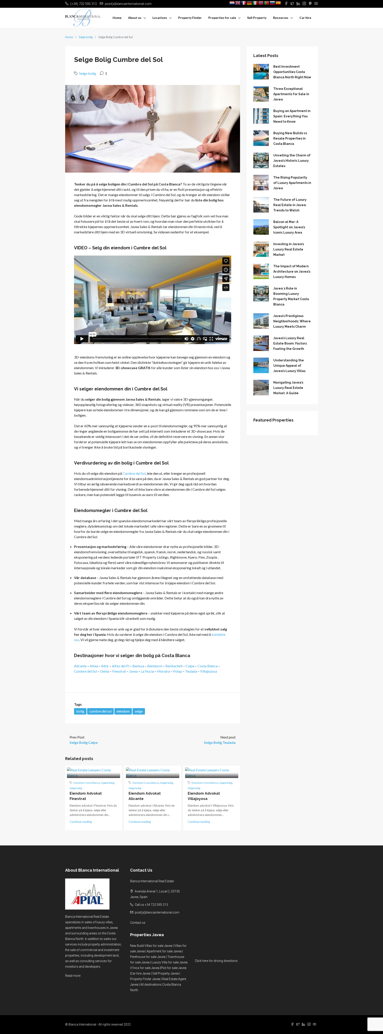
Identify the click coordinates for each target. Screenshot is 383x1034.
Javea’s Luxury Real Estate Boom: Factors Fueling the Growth (290, 343)
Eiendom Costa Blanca (87, 782)
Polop (177, 671)
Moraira (163, 671)
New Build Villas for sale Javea (151, 945)
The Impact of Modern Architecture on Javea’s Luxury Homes (291, 271)
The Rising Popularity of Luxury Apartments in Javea (292, 183)
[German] (249, 3)
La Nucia (147, 671)
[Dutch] (232, 3)
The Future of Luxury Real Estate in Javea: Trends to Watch (290, 205)
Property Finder (190, 18)
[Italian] (255, 3)
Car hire (305, 18)
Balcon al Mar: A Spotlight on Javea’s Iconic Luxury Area (289, 227)
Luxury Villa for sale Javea (170, 962)
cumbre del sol (100, 711)
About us (134, 18)
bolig (80, 711)
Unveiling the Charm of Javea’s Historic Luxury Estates (292, 161)
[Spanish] (278, 3)
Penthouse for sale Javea (147, 957)
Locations (159, 18)
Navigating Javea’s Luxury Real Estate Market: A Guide (288, 388)
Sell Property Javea (165, 973)
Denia (104, 671)
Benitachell (173, 666)
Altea (94, 666)
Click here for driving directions (216, 961)
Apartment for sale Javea (164, 951)
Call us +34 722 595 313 (151, 904)
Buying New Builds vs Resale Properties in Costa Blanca (290, 138)
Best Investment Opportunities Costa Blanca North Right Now (292, 72)
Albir (105, 666)
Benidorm (154, 666)
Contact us (137, 922)
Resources (280, 18)
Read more (72, 975)
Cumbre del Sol (134, 473)
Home (117, 18)
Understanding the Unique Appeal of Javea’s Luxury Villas (289, 365)
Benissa (138, 666)
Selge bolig (86, 37)
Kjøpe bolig (107, 782)
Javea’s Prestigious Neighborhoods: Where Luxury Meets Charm (292, 321)
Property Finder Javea (145, 979)
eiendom (123, 711)
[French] (244, 3)
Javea (133, 671)
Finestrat (119, 671)
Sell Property (256, 18)
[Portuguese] (267, 3)
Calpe (190, 666)
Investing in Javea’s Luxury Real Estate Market (288, 249)
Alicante (80, 666)
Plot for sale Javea (173, 968)
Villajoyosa (208, 671)
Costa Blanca (207, 666)
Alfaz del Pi (120, 666)
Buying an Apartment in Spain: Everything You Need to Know (292, 116)
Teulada (191, 671)
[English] (238, 3)
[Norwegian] (261, 3)
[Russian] (273, 3)
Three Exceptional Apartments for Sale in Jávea (291, 94)
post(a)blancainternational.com (157, 912)
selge (139, 711)
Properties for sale (222, 18)
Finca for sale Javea (145, 968)
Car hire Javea (140, 973)
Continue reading (81, 821)
